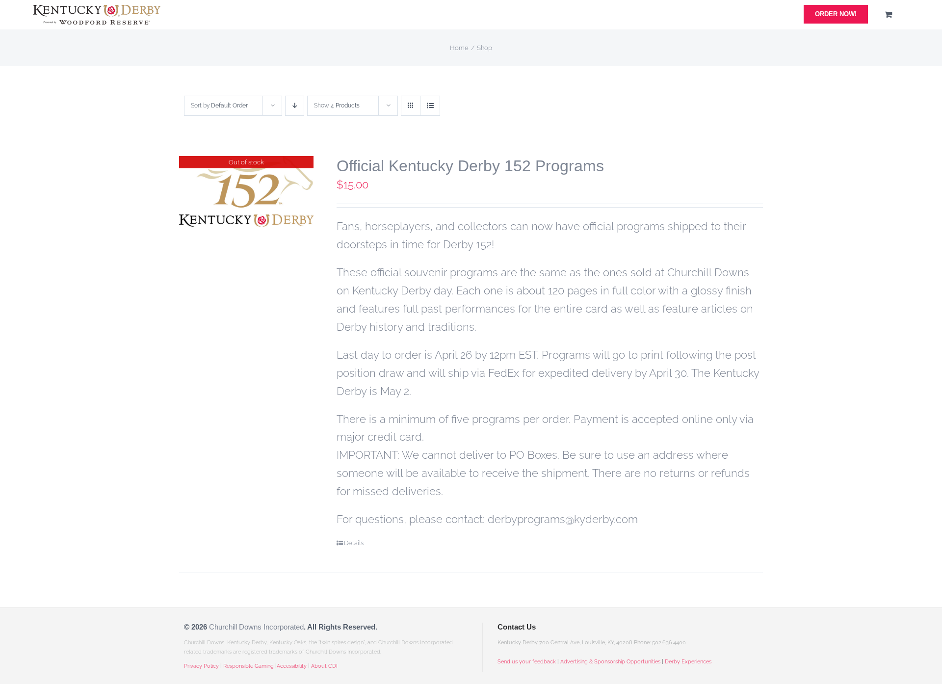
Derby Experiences (688, 661)
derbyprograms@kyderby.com (563, 519)
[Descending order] (294, 106)
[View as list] (430, 105)
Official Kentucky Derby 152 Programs (470, 166)
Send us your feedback (526, 661)
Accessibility (292, 666)
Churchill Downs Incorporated (256, 627)
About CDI (324, 666)
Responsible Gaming (248, 666)
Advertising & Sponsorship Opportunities (610, 661)
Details (354, 543)
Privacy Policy (201, 666)
